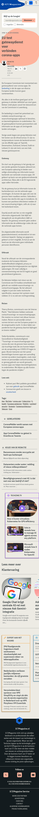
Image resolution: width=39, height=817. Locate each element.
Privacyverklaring (19, 809)
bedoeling (5, 88)
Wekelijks (20, 24)
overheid (33, 404)
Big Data (9, 401)
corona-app (17, 401)
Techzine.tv (16, 495)
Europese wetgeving (14, 404)
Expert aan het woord (14, 639)
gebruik (16, 386)
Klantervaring (13, 33)
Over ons (19, 801)
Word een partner (19, 796)
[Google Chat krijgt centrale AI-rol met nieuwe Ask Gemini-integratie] (16, 588)
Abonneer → (29, 20)
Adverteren (19, 798)
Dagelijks (9, 24)
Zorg (10, 409)
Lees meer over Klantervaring (11, 567)
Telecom (5, 409)
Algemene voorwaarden (19, 806)
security (4, 406)
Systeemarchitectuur (23, 406)
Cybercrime (26, 401)
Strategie (12, 406)
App (3, 401)
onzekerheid (11, 392)
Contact (19, 803)
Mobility (25, 404)
